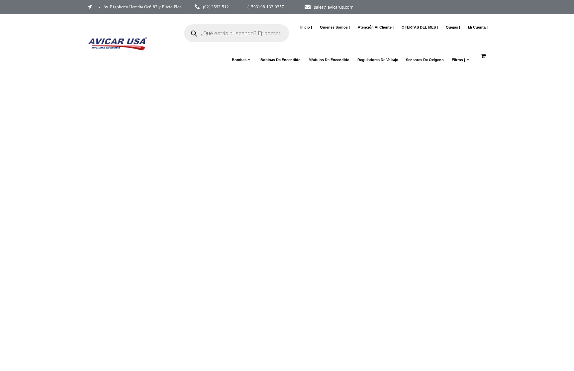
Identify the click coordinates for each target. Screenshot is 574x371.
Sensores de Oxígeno (425, 60)
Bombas (239, 60)
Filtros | (458, 60)
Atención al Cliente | (376, 27)
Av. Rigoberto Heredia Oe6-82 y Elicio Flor (142, 7)
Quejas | (453, 27)
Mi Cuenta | (478, 27)
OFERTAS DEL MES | (420, 27)
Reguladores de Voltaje (377, 60)
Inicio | (306, 27)
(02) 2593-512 (216, 7)
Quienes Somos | (335, 27)
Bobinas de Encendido (280, 60)
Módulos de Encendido (329, 60)
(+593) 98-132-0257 (265, 7)
